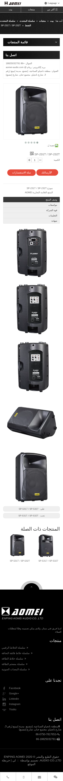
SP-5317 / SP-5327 (29, 509)
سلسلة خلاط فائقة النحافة (16, 653)
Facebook (15, 688)
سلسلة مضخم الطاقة (13, 664)
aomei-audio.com (15, 67)
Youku (12, 709)
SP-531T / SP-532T (28, 515)
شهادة (54, 221)
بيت (10, 9)
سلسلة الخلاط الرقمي (14, 647)
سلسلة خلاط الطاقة (13, 658)
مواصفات (52, 205)
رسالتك (45, 172)
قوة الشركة (51, 210)
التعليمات (53, 215)
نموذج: (50, 188)
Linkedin (14, 698)
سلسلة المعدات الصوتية (14, 669)
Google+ (14, 693)
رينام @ (28, 67)
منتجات (31, 9)
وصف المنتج (51, 199)
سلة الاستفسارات (21, 172)
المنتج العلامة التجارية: (42, 192)
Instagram (14, 704)
